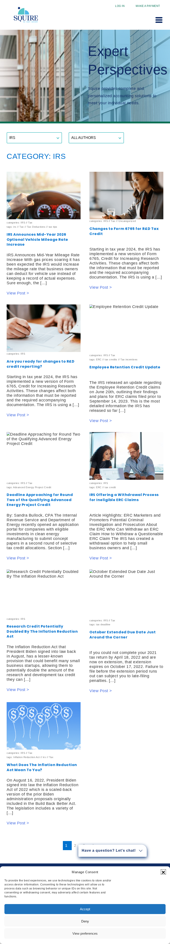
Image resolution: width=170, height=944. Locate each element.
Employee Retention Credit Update (124, 367)
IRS (23, 222)
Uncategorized (127, 221)
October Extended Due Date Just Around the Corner (122, 635)
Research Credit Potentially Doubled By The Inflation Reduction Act (42, 631)
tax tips (53, 226)
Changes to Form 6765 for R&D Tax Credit (124, 231)
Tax (30, 222)
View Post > (18, 293)
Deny (85, 921)
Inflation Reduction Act (26, 757)
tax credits (111, 359)
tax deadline (103, 624)
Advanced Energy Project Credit (32, 487)
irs (14, 226)
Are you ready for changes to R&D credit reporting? (40, 364)
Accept (85, 909)
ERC (99, 359)
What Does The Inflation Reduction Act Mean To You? (42, 767)
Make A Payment (148, 6)
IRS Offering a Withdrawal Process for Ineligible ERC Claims (124, 497)
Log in (120, 6)
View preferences (85, 933)
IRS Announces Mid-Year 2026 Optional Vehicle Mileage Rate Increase (37, 239)
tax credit (110, 487)
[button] (163, 872)
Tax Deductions (36, 226)
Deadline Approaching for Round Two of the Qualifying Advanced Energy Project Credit (40, 499)
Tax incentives (129, 359)
